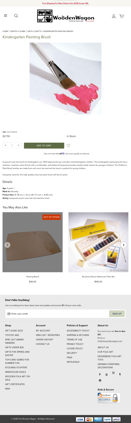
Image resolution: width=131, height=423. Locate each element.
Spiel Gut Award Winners (14, 341)
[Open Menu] (5, 15)
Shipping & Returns (78, 335)
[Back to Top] (122, 405)
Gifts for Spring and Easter (17, 353)
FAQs (69, 357)
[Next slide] (124, 245)
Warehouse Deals (15, 372)
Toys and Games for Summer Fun (17, 361)
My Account (43, 330)
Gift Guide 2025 (14, 330)
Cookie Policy (75, 348)
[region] (65, 122)
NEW (7, 388)
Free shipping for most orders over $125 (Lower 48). (65, 3)
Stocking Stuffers (16, 367)
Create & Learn (17, 31)
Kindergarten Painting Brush (58, 31)
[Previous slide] (7, 245)
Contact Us (42, 344)
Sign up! (116, 313)
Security (72, 353)
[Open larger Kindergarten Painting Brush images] (65, 78)
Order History (44, 339)
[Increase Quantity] (18, 145)
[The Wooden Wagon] (65, 15)
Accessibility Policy (78, 330)
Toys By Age (12, 335)
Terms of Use (74, 339)
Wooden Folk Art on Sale (17, 378)
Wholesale (73, 361)
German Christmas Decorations (108, 366)
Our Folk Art (105, 351)
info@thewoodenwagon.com (110, 341)
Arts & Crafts (34, 31)
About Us (103, 347)
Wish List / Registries (48, 335)
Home (5, 31)
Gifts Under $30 (14, 347)
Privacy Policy (75, 344)
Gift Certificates (15, 384)
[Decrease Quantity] (5, 145)
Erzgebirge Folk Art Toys (110, 358)
